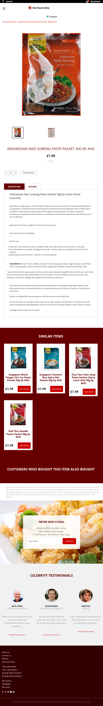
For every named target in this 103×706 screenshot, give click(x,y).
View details (24, 389)
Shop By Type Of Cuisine (11, 673)
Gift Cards (6, 687)
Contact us (6, 655)
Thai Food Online (30, 702)
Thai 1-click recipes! (9, 670)
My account (6, 681)
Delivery (5, 658)
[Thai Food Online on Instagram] (8, 692)
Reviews (33, 186)
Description (14, 186)
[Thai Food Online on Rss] (14, 692)
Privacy (87, 702)
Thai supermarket (9, 22)
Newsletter (6, 684)
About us (5, 652)
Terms (80, 702)
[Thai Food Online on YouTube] (11, 692)
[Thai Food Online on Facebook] (3, 692)
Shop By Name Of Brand (11, 676)
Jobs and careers (8, 662)
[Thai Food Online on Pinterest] (6, 692)
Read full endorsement (17, 635)
